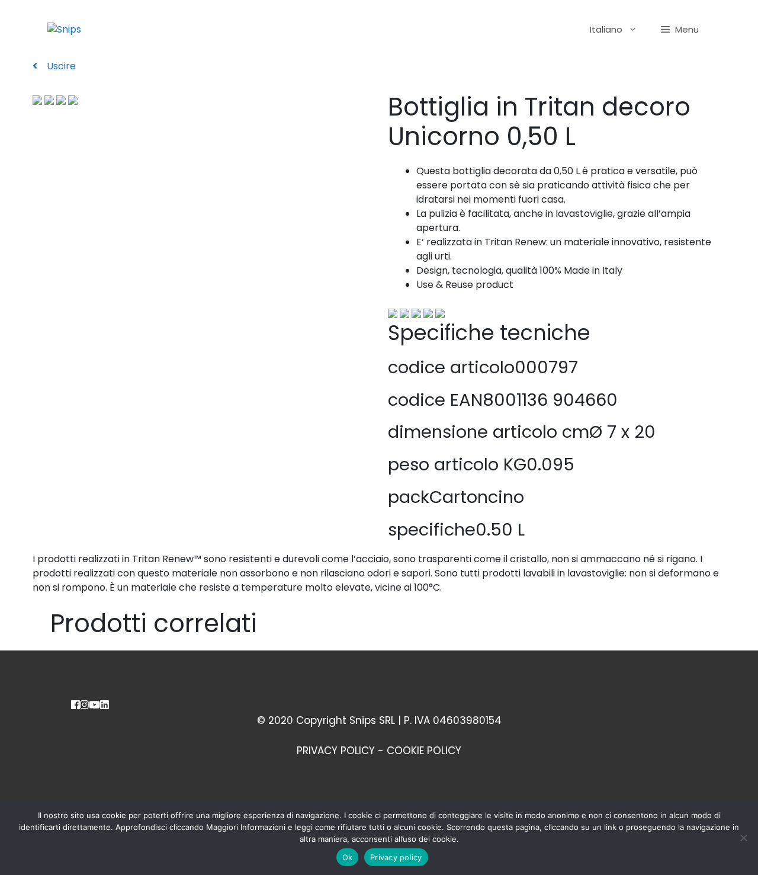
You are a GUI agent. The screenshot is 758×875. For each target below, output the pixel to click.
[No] (743, 838)
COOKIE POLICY (424, 750)
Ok (347, 857)
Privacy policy (396, 857)
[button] (680, 29)
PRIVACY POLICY (336, 750)
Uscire (60, 66)
